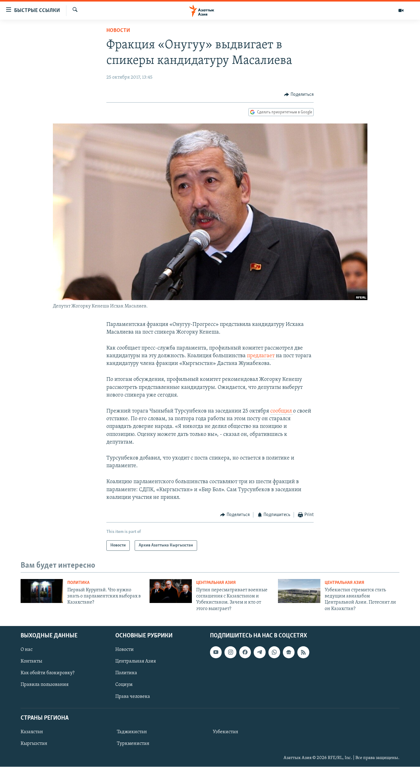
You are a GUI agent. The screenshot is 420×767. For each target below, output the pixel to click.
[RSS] (303, 652)
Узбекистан (225, 732)
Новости (118, 30)
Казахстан (32, 732)
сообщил (281, 411)
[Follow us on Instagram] (230, 652)
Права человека (132, 696)
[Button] (299, 95)
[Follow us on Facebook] (245, 652)
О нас (27, 649)
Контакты (31, 661)
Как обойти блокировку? (47, 673)
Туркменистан (133, 743)
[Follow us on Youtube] (216, 652)
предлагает (261, 356)
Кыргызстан (34, 743)
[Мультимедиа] (401, 10)
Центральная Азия (216, 583)
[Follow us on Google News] (289, 652)
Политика (78, 583)
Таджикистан (132, 732)
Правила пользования (45, 685)
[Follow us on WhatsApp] (274, 652)
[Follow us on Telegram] (259, 652)
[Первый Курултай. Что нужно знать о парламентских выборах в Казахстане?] (42, 591)
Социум (124, 685)
